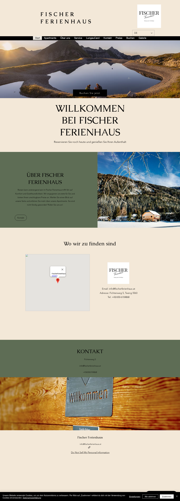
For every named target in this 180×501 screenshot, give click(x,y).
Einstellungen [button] (134, 496)
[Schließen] (176, 496)
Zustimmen (166, 496)
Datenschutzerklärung (32, 497)
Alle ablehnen (150, 496)
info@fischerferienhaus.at (122, 288)
